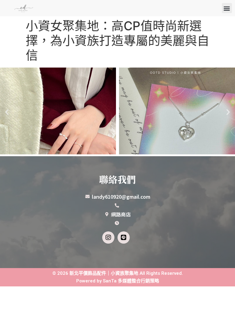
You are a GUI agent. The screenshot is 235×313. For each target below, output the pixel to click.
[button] (227, 8)
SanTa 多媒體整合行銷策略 (131, 281)
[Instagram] (108, 237)
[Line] (124, 237)
